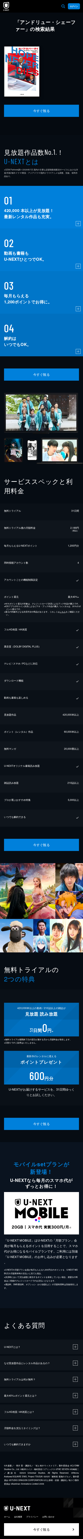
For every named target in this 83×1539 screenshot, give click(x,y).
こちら (63, 611)
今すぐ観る (41, 110)
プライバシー (32, 1517)
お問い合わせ (48, 1517)
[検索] (63, 6)
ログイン (74, 6)
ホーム (7, 1517)
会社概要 (18, 1517)
